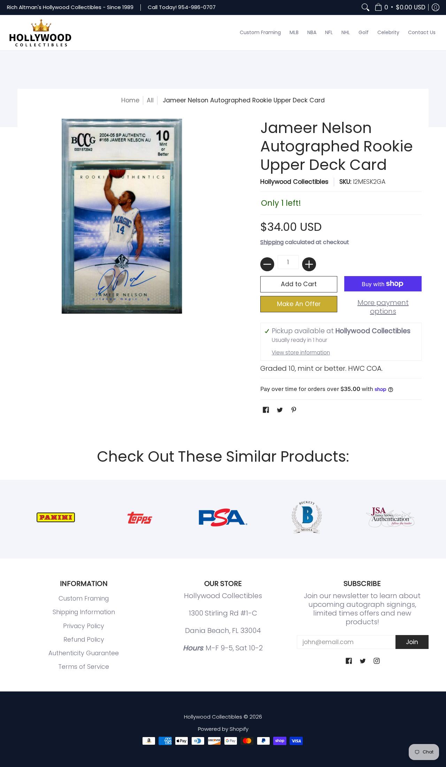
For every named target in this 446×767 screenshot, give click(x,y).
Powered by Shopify (223, 729)
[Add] (309, 264)
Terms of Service (83, 667)
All (150, 100)
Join (412, 642)
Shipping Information (84, 612)
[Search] (365, 7)
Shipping (272, 242)
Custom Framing (84, 598)
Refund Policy (83, 639)
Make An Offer (299, 304)
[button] (400, 7)
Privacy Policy (83, 626)
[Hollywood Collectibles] (40, 32)
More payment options (383, 307)
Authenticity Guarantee (83, 653)
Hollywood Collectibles (294, 182)
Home (130, 100)
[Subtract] (267, 264)
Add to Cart (299, 284)
